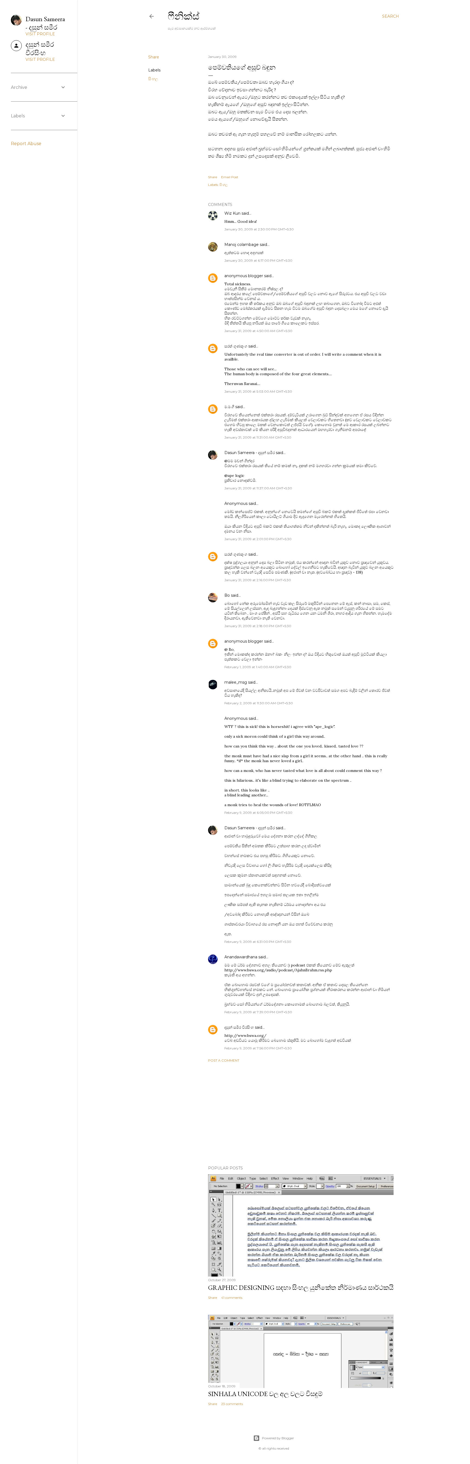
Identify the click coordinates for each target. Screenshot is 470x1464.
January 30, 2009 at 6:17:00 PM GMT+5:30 (258, 260)
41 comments (231, 1298)
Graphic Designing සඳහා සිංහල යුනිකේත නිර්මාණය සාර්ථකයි (301, 1287)
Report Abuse (26, 143)
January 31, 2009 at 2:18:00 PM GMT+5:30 (257, 626)
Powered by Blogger (278, 1438)
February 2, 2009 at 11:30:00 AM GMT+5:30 (258, 703)
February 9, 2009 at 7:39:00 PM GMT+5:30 (258, 1012)
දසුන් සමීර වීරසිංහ (239, 1027)
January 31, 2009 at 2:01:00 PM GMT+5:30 (258, 539)
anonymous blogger (243, 275)
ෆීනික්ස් (183, 16)
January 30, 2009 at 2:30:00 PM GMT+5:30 (259, 229)
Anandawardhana (240, 957)
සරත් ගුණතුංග (235, 346)
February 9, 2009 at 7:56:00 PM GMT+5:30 (258, 1048)
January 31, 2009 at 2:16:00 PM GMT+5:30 (257, 580)
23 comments (232, 1404)
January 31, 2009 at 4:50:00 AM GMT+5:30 (258, 331)
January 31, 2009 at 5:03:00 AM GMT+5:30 (258, 391)
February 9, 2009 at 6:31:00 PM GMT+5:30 (257, 942)
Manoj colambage (241, 244)
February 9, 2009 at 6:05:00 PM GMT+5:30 (258, 813)
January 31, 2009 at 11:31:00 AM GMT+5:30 (257, 437)
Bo (227, 595)
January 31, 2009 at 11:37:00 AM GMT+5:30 (258, 488)
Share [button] (153, 57)
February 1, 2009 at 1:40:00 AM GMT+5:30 (257, 667)
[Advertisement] (301, 1114)
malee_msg (235, 682)
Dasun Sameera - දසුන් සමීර (249, 452)
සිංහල (153, 78)
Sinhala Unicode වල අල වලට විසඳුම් (265, 1394)
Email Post (229, 177)
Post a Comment (223, 1060)
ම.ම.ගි (229, 406)
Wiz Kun (232, 213)
